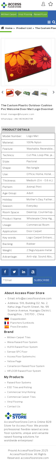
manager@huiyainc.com (21, 114)
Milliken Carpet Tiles (18, 337)
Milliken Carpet (8, 14)
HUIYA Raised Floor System (22, 347)
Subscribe (41, 280)
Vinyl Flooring (25, 14)
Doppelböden (18, 319)
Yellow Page (14, 361)
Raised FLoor (40, 14)
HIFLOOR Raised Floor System (24, 371)
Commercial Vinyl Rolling (21, 392)
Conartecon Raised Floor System (25, 366)
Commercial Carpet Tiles (21, 397)
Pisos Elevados (19, 327)
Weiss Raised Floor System (22, 342)
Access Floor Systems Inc (21, 357)
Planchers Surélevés (22, 323)
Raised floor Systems (19, 383)
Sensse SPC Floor (17, 352)
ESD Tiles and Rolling (19, 387)
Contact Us (13, 407)
